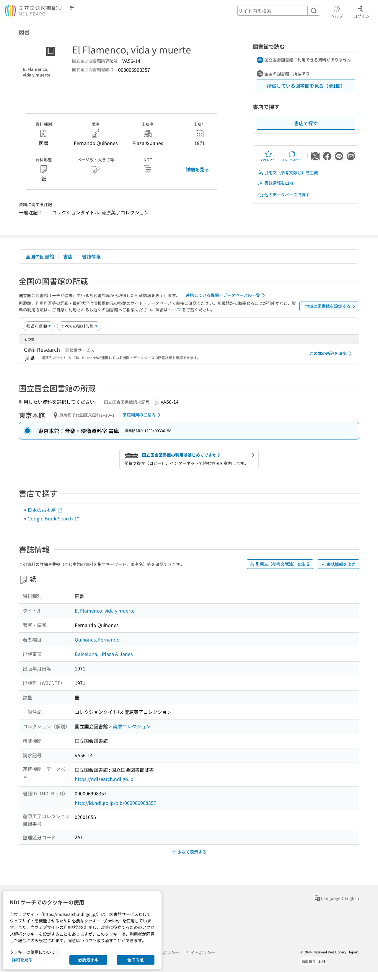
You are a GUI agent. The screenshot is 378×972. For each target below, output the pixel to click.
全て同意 (135, 960)
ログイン (361, 16)
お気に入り (268, 159)
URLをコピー (292, 159)
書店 (68, 256)
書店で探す (306, 123)
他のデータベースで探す (287, 195)
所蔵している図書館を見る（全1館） (306, 85)
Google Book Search (50, 518)
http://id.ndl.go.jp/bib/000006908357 (115, 802)
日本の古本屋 (42, 509)
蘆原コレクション (132, 726)
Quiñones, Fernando (97, 639)
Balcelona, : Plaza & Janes (104, 653)
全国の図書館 (40, 256)
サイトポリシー (200, 952)
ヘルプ (336, 16)
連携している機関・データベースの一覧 (223, 295)
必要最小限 (88, 960)
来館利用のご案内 (139, 415)
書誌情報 (91, 256)
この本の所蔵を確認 (328, 353)
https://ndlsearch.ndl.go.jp (104, 778)
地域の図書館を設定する (328, 306)
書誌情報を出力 (278, 183)
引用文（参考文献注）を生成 (291, 172)
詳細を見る (197, 169)
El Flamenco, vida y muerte (105, 610)
